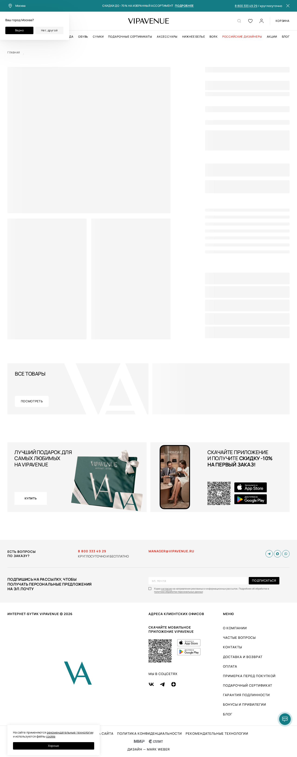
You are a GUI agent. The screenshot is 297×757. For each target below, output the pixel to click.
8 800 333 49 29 (246, 6)
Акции (272, 37)
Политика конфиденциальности (149, 733)
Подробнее (184, 5)
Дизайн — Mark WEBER (148, 749)
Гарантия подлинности (246, 695)
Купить (31, 498)
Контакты (232, 647)
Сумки (98, 37)
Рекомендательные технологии (217, 733)
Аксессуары (167, 37)
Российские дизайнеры (242, 37)
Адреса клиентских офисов (176, 614)
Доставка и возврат (242, 657)
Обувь (83, 37)
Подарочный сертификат (247, 685)
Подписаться (264, 580)
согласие (166, 588)
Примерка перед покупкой (249, 676)
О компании (235, 628)
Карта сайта (101, 733)
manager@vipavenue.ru (171, 551)
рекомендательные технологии (70, 732)
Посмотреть (32, 401)
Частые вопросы (239, 637)
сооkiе (50, 736)
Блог (286, 37)
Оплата (230, 666)
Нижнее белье (193, 37)
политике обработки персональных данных (178, 591)
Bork (213, 37)
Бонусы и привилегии (244, 704)
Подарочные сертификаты (130, 37)
